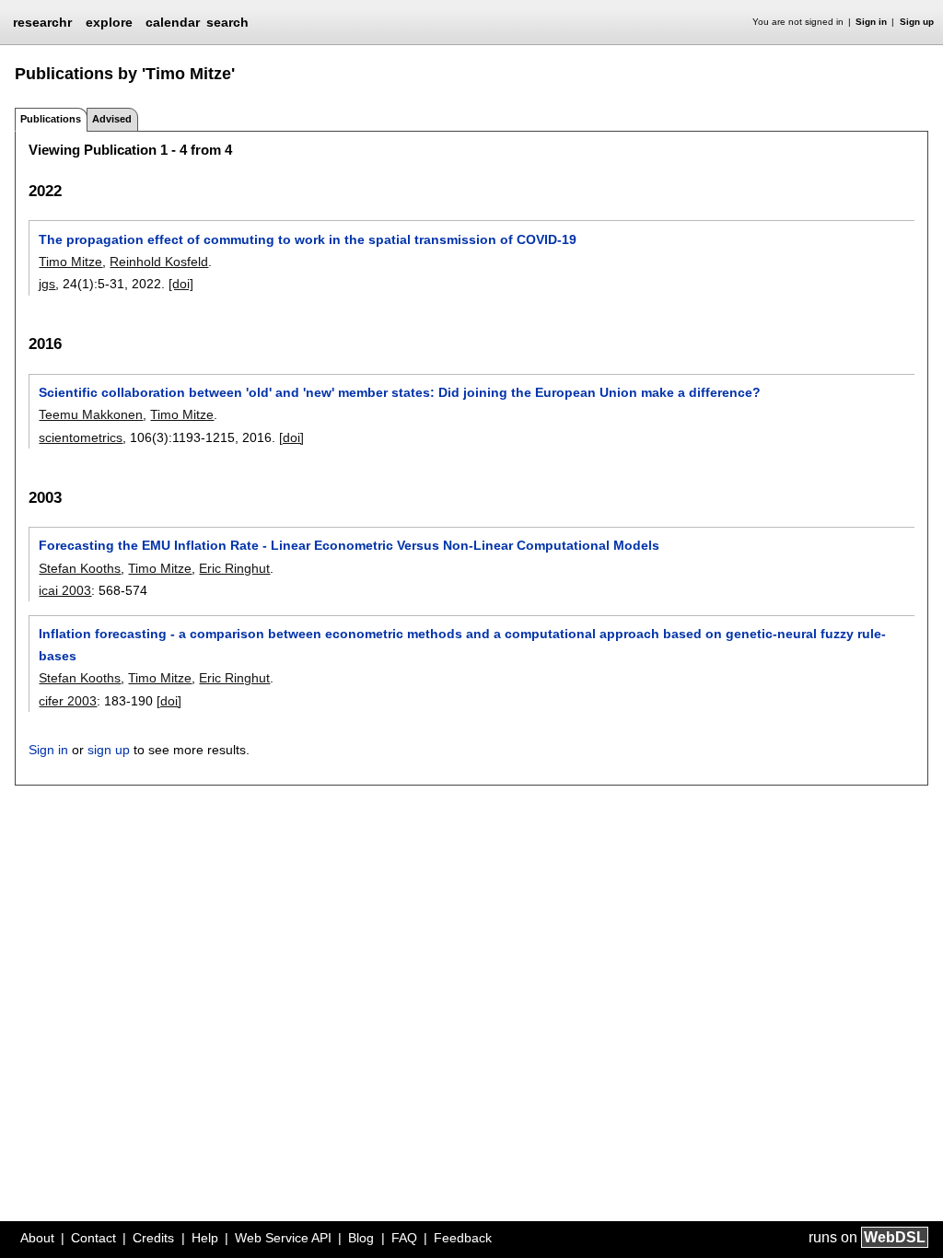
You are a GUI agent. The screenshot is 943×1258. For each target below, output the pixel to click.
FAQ (404, 1237)
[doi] (181, 283)
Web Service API (283, 1237)
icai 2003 (65, 590)
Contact (93, 1237)
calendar (173, 22)
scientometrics (80, 437)
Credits (153, 1237)
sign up (108, 749)
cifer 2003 (68, 700)
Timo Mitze (70, 261)
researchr (42, 21)
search (227, 22)
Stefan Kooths (80, 568)
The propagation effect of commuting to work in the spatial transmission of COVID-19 (307, 239)
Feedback (463, 1237)
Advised (112, 118)
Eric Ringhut (234, 568)
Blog (361, 1237)
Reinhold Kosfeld (159, 261)
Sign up (917, 22)
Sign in (871, 22)
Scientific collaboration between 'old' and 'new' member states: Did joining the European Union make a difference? (400, 392)
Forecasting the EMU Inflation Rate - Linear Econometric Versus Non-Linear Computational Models (349, 545)
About (37, 1237)
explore (109, 22)
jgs (47, 283)
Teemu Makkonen (91, 414)
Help (205, 1237)
